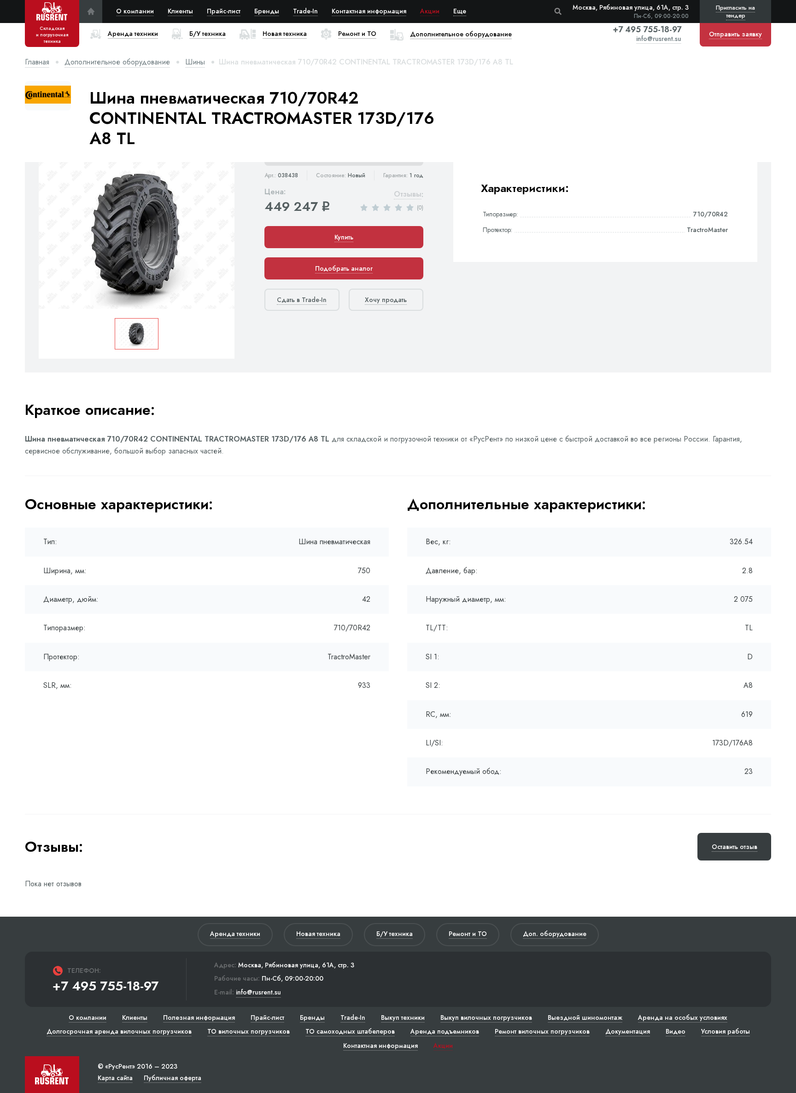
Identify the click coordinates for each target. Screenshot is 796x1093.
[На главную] (90, 11)
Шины (195, 62)
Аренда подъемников (444, 1031)
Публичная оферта (172, 1077)
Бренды (266, 11)
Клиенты (180, 11)
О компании (135, 11)
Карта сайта (115, 1077)
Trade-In (305, 11)
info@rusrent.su (658, 39)
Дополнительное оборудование (117, 62)
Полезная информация (199, 1017)
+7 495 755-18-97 (647, 29)
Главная (37, 62)
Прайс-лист (223, 11)
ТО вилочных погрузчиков (248, 1031)
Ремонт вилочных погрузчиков (542, 1031)
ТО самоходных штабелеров (350, 1031)
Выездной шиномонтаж (585, 1017)
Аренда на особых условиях (682, 1017)
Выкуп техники (403, 1017)
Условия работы (725, 1031)
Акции (429, 11)
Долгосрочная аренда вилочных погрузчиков (119, 1031)
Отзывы (407, 194)
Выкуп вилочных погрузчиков (486, 1017)
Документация (627, 1031)
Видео (675, 1031)
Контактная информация (369, 11)
